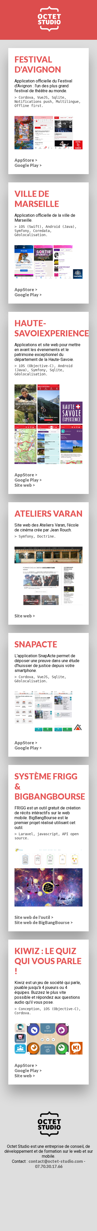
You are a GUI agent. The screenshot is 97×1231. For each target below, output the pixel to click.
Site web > (24, 485)
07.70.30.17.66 (48, 1166)
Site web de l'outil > (34, 917)
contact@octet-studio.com (55, 1161)
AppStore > (26, 160)
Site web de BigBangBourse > (43, 922)
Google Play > (28, 165)
